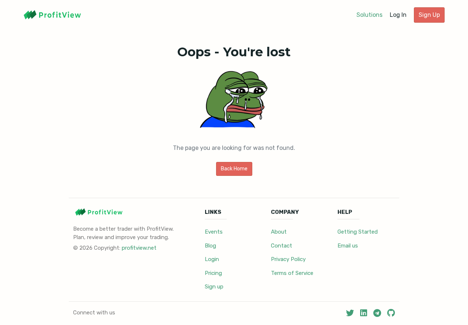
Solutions (369, 14)
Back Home (234, 169)
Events (214, 231)
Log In (398, 14)
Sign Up (429, 14)
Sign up (214, 286)
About (279, 231)
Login (212, 259)
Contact (281, 245)
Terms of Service (292, 273)
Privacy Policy (288, 259)
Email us (347, 245)
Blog (210, 245)
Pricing (213, 273)
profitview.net (139, 248)
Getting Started (357, 231)
